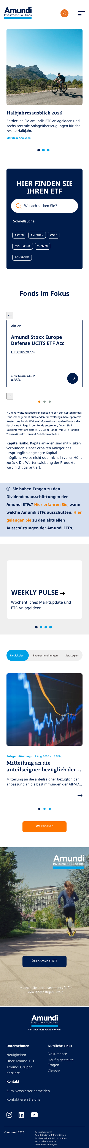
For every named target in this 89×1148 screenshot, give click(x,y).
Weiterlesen (44, 826)
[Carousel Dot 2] (44, 401)
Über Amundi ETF (44, 961)
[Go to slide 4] (50, 627)
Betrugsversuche (43, 1131)
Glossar (54, 1070)
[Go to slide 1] (38, 150)
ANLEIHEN (37, 235)
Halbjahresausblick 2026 (34, 113)
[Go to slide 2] (43, 150)
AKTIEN (19, 235)
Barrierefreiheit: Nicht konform (51, 1138)
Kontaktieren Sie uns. (23, 1099)
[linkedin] (21, 1115)
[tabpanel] (44, 589)
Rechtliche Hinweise (45, 1141)
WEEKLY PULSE (34, 592)
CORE (53, 235)
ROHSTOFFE (22, 257)
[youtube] (34, 1115)
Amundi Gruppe (19, 1067)
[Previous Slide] (9, 315)
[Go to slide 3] (48, 150)
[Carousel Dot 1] (39, 401)
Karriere (13, 1072)
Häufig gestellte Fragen (61, 1062)
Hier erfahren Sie (50, 504)
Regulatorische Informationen (50, 1134)
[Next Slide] (9, 396)
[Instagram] (9, 1115)
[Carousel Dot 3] (49, 401)
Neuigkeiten (16, 1054)
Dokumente (57, 1053)
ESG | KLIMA (22, 246)
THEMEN (42, 246)
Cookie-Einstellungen (46, 1144)
